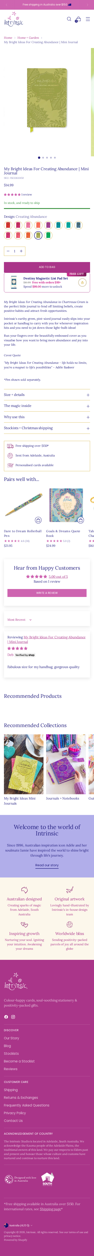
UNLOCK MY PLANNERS (47, 685)
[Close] (86, 559)
